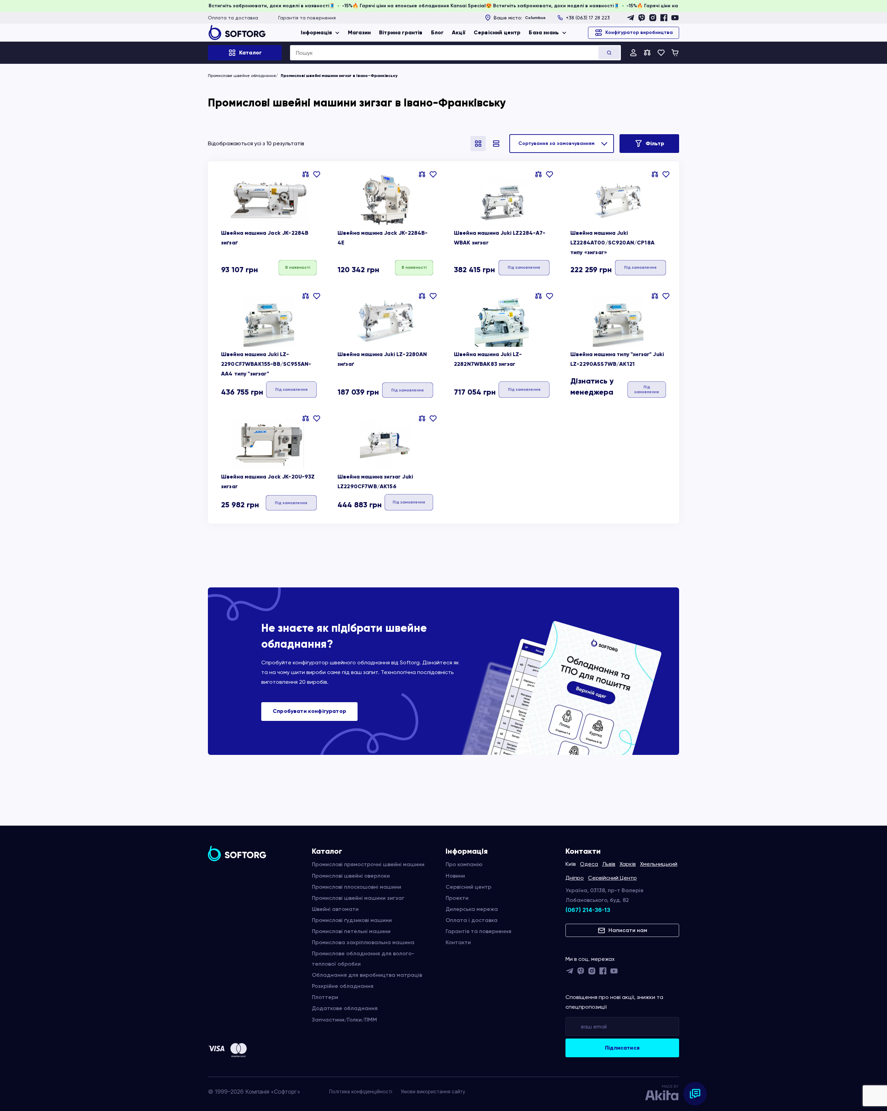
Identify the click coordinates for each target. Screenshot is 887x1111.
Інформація (316, 32)
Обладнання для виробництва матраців (367, 975)
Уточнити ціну (524, 267)
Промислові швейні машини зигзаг (358, 898)
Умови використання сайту (433, 1091)
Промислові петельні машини (351, 931)
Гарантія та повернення (307, 17)
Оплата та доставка (233, 17)
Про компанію (464, 864)
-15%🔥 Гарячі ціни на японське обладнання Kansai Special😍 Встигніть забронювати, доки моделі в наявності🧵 (231, 6)
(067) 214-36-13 (587, 909)
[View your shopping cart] (675, 53)
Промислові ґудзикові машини (352, 920)
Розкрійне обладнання (343, 986)
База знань (544, 32)
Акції (458, 32)
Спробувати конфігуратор (309, 711)
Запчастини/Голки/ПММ (344, 1019)
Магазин (359, 32)
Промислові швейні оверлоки (351, 875)
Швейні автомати (335, 909)
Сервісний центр (497, 32)
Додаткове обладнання (345, 1008)
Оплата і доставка (472, 920)
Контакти (458, 942)
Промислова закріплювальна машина (363, 942)
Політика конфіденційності (360, 1091)
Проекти (457, 898)
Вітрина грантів (400, 32)
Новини (455, 875)
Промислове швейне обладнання (242, 75)
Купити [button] (297, 267)
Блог (437, 32)
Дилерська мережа (472, 909)
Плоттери (325, 997)
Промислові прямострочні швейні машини (368, 864)
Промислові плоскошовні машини (356, 887)
